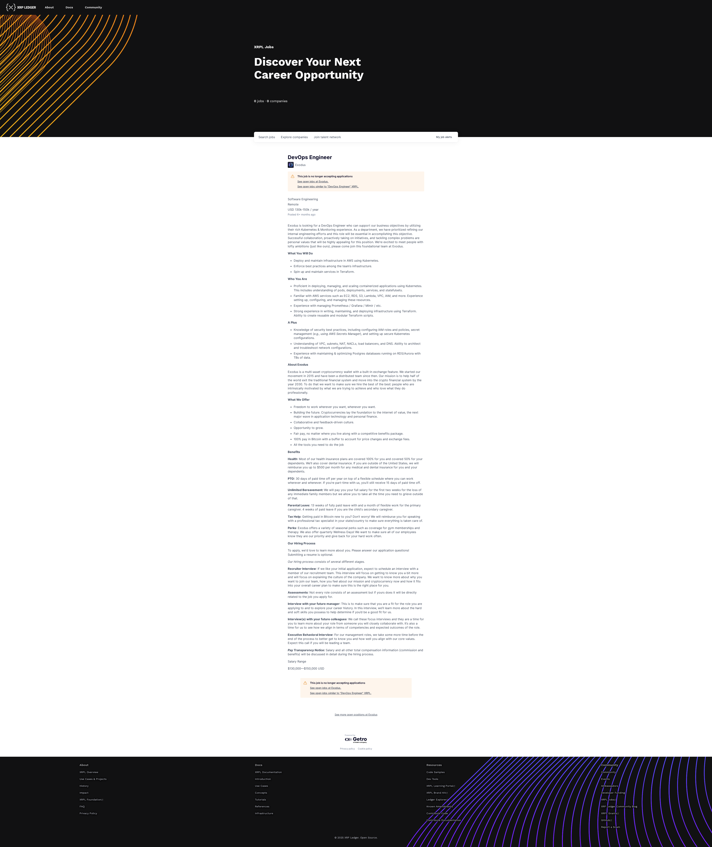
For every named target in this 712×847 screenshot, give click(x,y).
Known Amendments (439, 806)
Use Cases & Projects (93, 778)
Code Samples (435, 772)
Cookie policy (365, 748)
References (262, 806)
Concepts (261, 792)
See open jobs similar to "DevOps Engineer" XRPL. (328, 186)
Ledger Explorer (436, 799)
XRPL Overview (89, 772)
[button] (49, 7)
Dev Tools (432, 778)
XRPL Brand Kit (436, 792)
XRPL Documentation (268, 772)
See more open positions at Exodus (356, 714)
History (84, 785)
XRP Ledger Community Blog (619, 806)
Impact (84, 792)
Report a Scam (610, 826)
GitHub (605, 820)
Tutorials (260, 799)
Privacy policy (347, 748)
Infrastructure (264, 813)
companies (294, 137)
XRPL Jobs (607, 799)
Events (605, 778)
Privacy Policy (88, 813)
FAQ (82, 806)
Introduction (263, 778)
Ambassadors (609, 785)
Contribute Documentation (443, 820)
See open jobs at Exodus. (313, 181)
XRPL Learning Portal (439, 785)
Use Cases (261, 785)
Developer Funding (613, 792)
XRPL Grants (609, 813)
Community (608, 772)
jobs (266, 137)
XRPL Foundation (90, 799)
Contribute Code (437, 813)
